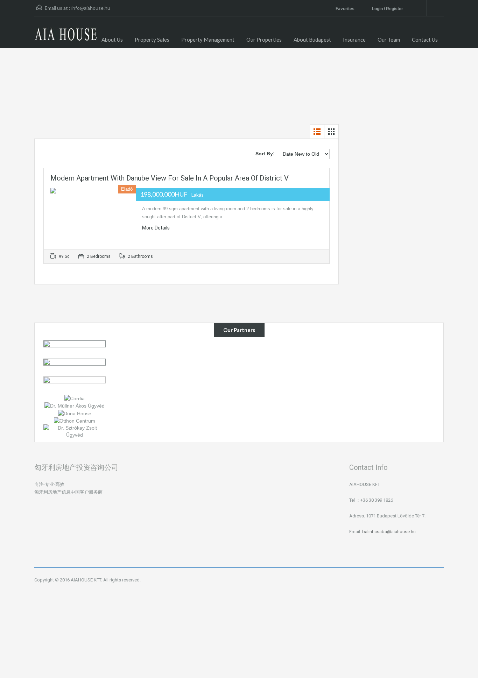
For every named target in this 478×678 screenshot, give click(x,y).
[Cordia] (74, 398)
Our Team (389, 39)
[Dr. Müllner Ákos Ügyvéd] (74, 405)
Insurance (354, 39)
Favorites (346, 8)
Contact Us (425, 39)
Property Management (207, 39)
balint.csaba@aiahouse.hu (389, 531)
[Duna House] (74, 413)
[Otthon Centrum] (74, 420)
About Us (112, 39)
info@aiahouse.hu (90, 8)
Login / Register (387, 8)
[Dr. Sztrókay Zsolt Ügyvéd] (74, 431)
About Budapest (312, 39)
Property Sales (152, 39)
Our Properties (264, 39)
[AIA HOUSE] (65, 37)
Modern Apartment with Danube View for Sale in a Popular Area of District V (169, 178)
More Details (156, 228)
